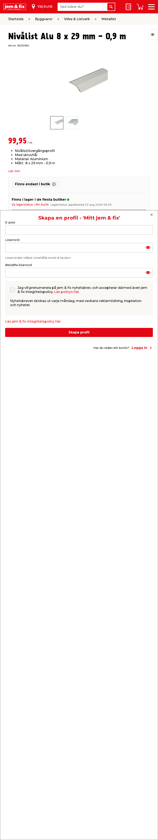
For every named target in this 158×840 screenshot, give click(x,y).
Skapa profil (79, 332)
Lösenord (12, 240)
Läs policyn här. (67, 292)
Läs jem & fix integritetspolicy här (33, 321)
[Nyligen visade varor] (153, 34)
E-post (10, 222)
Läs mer (14, 171)
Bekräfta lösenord (18, 265)
